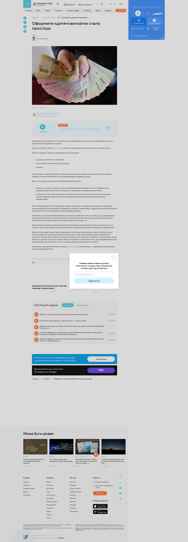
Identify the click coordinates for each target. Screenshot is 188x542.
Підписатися (94, 281)
